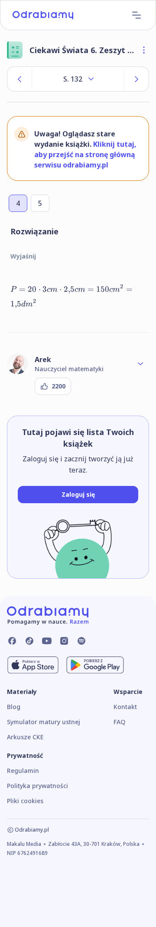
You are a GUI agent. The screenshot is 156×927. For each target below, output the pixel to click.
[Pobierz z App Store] (33, 665)
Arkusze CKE (25, 737)
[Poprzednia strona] (19, 79)
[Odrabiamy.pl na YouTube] (47, 641)
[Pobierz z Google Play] (95, 665)
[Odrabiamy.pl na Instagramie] (64, 641)
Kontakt (125, 707)
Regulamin (23, 770)
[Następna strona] (136, 79)
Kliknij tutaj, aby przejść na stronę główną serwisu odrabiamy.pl (85, 154)
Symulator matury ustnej (43, 722)
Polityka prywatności (37, 786)
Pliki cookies (25, 801)
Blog (13, 707)
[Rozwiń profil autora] (140, 363)
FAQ (119, 722)
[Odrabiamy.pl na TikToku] (29, 641)
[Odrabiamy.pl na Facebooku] (12, 641)
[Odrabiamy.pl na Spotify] (81, 641)
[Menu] (136, 15)
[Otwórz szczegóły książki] (144, 50)
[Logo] (43, 15)
